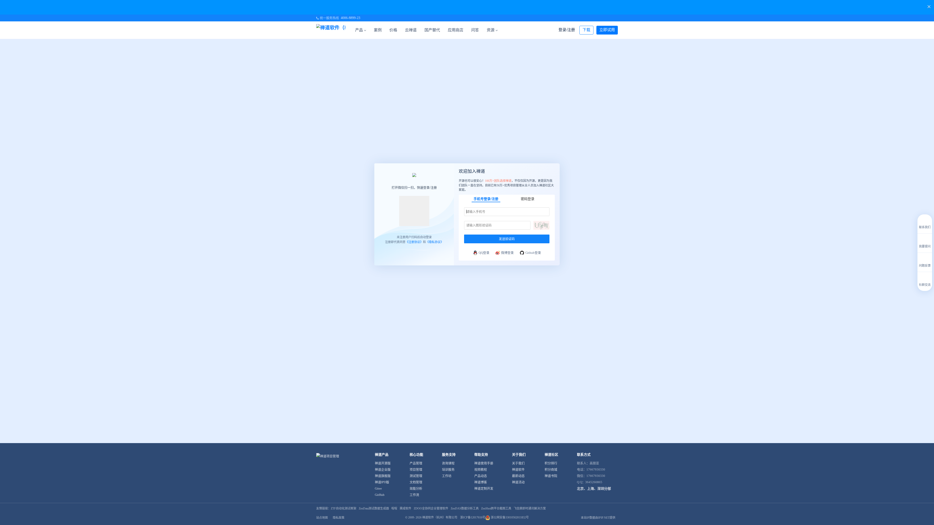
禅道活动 (518, 482)
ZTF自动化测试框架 (343, 508)
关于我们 (518, 463)
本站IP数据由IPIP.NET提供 (598, 517)
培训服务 (448, 469)
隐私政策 (338, 517)
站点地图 (322, 517)
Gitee (378, 488)
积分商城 (551, 469)
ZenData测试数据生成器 (374, 508)
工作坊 (446, 476)
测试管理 (416, 476)
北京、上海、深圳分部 (594, 488)
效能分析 (416, 488)
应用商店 (455, 30)
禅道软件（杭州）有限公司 (439, 517)
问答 (475, 30)
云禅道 (411, 30)
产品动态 (480, 476)
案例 (378, 30)
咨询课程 (448, 463)
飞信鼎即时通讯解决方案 (530, 508)
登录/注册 (566, 30)
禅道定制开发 (483, 488)
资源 (490, 30)
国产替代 (432, 30)
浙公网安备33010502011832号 (509, 517)
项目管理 (416, 469)
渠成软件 (405, 508)
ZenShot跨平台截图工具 (496, 508)
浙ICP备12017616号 (472, 517)
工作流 (414, 495)
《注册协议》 (414, 242)
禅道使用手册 (483, 463)
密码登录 (527, 199)
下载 (586, 30)
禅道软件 (518, 469)
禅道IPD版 (382, 482)
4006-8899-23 (350, 18)
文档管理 (416, 482)
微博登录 (507, 252)
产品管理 (416, 463)
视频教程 (480, 469)
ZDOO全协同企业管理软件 (431, 508)
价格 (393, 30)
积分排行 (551, 463)
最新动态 (518, 476)
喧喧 (394, 508)
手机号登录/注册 (486, 199)
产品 (359, 30)
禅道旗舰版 (383, 476)
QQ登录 (484, 252)
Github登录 (533, 252)
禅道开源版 (383, 463)
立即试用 (607, 30)
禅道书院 (551, 476)
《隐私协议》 (434, 242)
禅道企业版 (383, 469)
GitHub (380, 495)
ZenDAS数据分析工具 (465, 508)
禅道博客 (480, 482)
